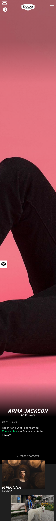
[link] (3, 264)
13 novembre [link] (9, 431)
